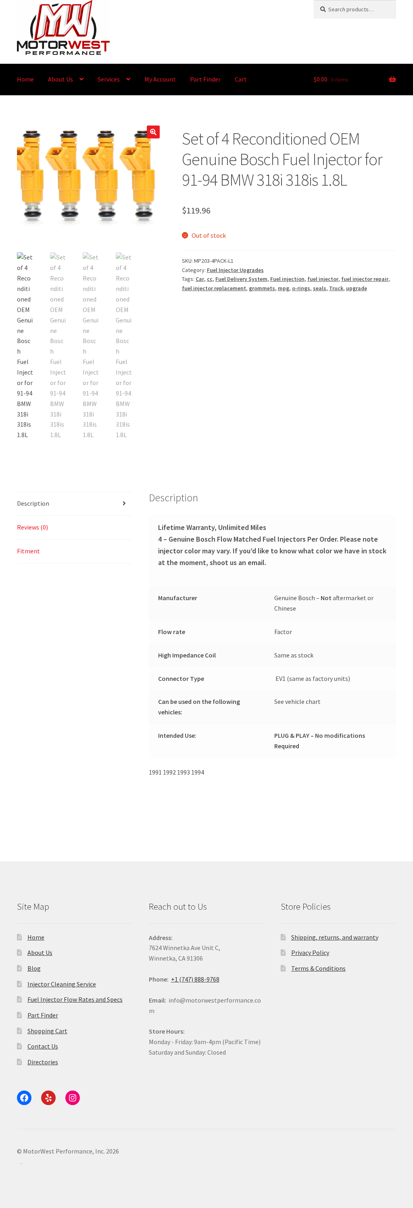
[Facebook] (24, 1098)
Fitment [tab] (28, 551)
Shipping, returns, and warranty (334, 937)
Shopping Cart (47, 1031)
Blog (34, 968)
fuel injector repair (364, 279)
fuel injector (322, 279)
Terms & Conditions (318, 968)
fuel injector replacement (214, 288)
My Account (160, 79)
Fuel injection (287, 279)
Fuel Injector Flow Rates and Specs (75, 999)
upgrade (356, 288)
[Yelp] (48, 1098)
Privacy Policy (310, 952)
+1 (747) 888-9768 (195, 979)
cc (210, 279)
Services (109, 79)
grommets (262, 288)
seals (319, 288)
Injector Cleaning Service (61, 984)
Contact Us (42, 1046)
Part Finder (205, 79)
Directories (42, 1062)
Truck (336, 288)
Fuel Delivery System (241, 279)
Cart (241, 79)
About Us (60, 79)
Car (200, 279)
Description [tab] (33, 503)
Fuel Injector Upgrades (235, 270)
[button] (153, 132)
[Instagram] (72, 1098)
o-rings (301, 288)
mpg (283, 288)
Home (25, 79)
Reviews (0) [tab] (32, 527)
